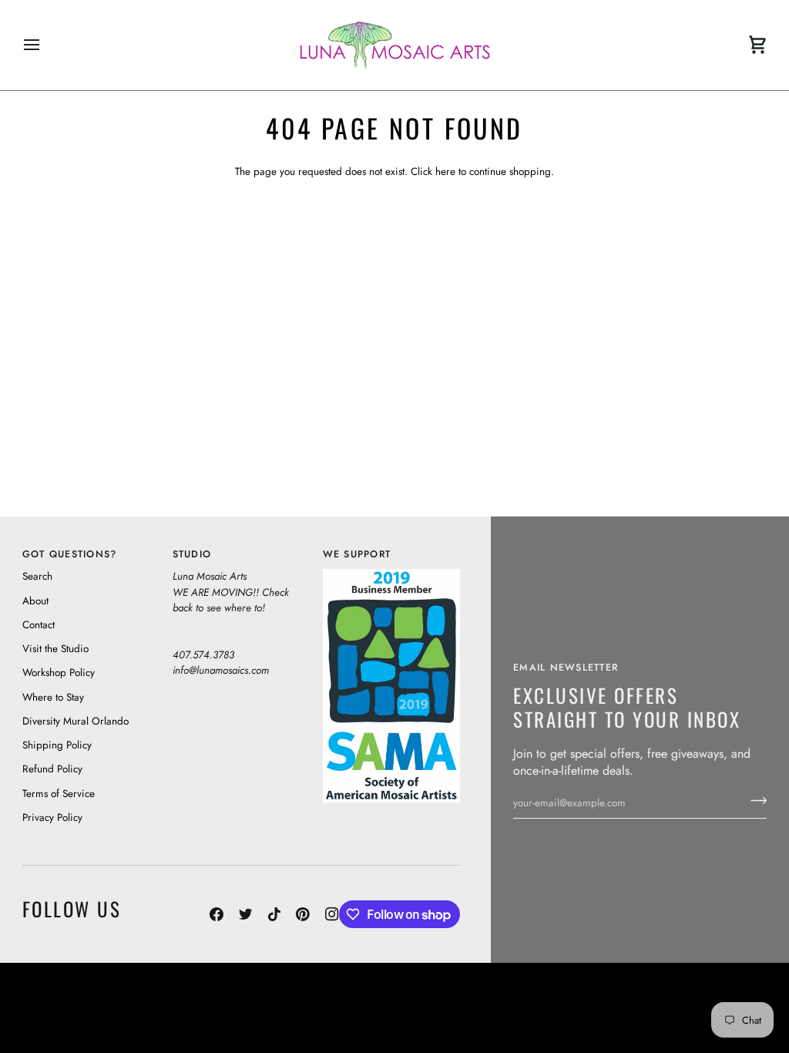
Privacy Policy (52, 817)
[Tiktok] (274, 914)
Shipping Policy (57, 745)
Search (37, 576)
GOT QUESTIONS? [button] (69, 554)
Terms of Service (58, 793)
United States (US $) (92, 1007)
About (35, 601)
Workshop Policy (58, 672)
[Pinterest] (303, 914)
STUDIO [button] (192, 554)
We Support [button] (357, 554)
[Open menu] (45, 45)
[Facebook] (216, 914)
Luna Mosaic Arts (323, 992)
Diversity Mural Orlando (75, 721)
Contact (38, 624)
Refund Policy (52, 769)
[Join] (754, 801)
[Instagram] (332, 914)
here (445, 171)
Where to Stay (53, 697)
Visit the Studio (55, 648)
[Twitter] (246, 914)
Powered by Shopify (708, 1023)
